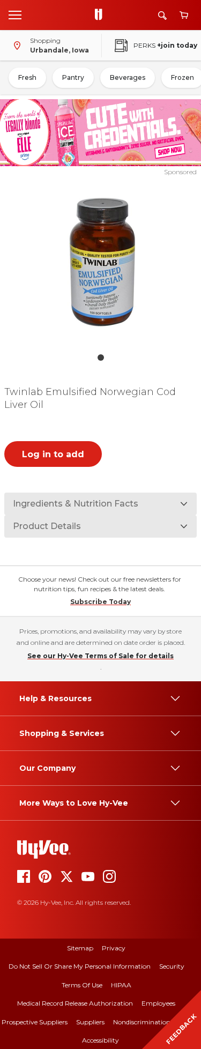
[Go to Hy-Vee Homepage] (101, 15)
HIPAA (121, 985)
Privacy (113, 948)
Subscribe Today (100, 602)
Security (171, 966)
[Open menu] (15, 14)
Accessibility (100, 1040)
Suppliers (90, 1022)
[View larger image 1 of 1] (100, 262)
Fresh (27, 77)
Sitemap (80, 948)
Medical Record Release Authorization (75, 1003)
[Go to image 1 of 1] (101, 357)
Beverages (127, 77)
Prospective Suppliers (35, 1022)
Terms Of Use (82, 985)
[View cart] (183, 15)
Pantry (73, 77)
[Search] (162, 15)
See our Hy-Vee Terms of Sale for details (100, 656)
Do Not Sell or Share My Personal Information (80, 966)
